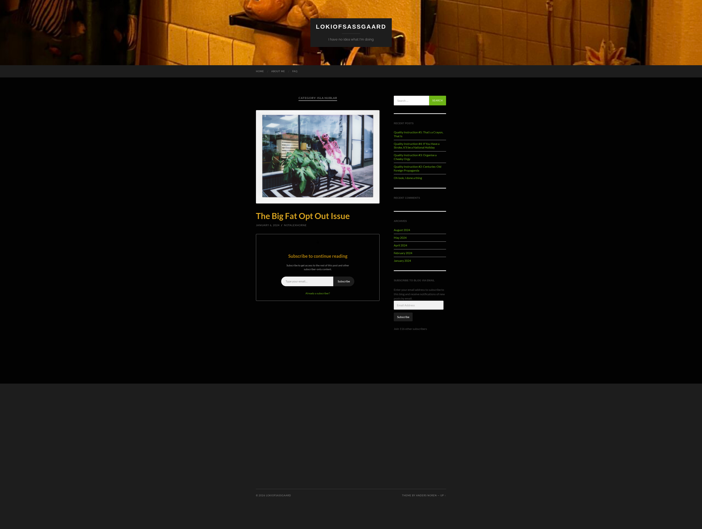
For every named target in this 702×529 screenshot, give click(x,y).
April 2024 (400, 245)
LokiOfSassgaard (351, 26)
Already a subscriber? (317, 293)
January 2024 (402, 260)
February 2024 (403, 253)
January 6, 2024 (268, 225)
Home (260, 71)
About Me (278, 71)
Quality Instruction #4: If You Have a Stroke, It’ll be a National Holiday (416, 145)
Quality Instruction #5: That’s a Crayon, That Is (418, 134)
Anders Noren (426, 495)
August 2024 (402, 230)
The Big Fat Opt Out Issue (303, 216)
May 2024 (400, 237)
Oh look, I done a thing (408, 178)
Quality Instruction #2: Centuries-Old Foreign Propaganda (417, 168)
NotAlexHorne (295, 225)
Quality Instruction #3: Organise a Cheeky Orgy (415, 157)
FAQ (294, 71)
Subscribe (344, 281)
